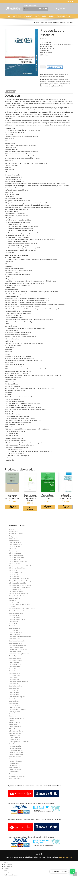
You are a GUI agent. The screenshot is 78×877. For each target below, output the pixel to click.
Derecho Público (14, 701)
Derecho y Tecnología (15, 712)
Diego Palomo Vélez (52, 79)
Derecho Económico (15, 658)
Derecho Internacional (15, 669)
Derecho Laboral (47, 22)
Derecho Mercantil (14, 675)
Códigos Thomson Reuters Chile (18, 594)
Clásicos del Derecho (15, 542)
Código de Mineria (14, 559)
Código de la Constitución (16, 557)
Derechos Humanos (15, 714)
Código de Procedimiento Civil (18, 561)
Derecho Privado (14, 690)
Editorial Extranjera (14, 729)
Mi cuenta (51, 16)
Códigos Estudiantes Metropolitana (19, 587)
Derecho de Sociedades (16, 647)
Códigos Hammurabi (15, 589)
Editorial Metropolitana (16, 731)
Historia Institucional (15, 748)
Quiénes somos (17, 16)
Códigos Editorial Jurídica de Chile (19, 578)
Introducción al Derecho (16, 754)
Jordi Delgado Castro (53, 81)
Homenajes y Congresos (16, 750)
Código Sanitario (14, 574)
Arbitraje (11, 529)
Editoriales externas (46, 76)
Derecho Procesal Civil (15, 694)
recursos (50, 86)
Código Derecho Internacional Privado (20, 566)
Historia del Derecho (15, 746)
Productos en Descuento (63, 16)
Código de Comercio (15, 553)
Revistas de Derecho (15, 769)
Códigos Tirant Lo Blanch (16, 596)
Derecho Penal (13, 684)
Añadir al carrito (55, 67)
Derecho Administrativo (16, 613)
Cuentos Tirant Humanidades (17, 611)
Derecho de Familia (14, 639)
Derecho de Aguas (14, 634)
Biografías (12, 536)
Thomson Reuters (58, 86)
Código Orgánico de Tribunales (18, 568)
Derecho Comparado (15, 628)
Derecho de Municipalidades (17, 645)
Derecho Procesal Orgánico (17, 697)
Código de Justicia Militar (16, 555)
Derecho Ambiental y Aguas (17, 619)
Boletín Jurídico (13, 538)
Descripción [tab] (10, 91)
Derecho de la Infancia (15, 643)
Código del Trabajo (14, 564)
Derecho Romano (14, 703)
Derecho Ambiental (14, 617)
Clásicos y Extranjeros (15, 544)
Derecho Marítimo (14, 673)
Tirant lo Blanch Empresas (17, 776)
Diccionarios (12, 716)
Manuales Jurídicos (58, 76)
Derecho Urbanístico (15, 707)
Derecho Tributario (14, 705)
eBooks (11, 720)
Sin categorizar (13, 774)
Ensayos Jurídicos (14, 735)
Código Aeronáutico (15, 546)
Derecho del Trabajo (15, 651)
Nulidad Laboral (65, 81)
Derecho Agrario (14, 615)
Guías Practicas (13, 744)
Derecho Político (14, 688)
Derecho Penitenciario (15, 686)
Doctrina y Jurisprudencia (16, 718)
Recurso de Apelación (56, 84)
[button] (72, 871)
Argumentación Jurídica (16, 533)
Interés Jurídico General (16, 752)
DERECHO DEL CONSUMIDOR (18, 649)
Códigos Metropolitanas (16, 591)
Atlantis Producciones (65, 857)
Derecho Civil (13, 624)
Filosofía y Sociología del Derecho (19, 742)
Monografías (13, 759)
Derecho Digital (13, 656)
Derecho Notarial (14, 679)
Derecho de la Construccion (17, 641)
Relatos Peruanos (14, 767)
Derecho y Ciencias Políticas (17, 709)
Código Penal (13, 570)
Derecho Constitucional (16, 632)
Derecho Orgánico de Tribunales (18, 681)
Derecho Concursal (14, 630)
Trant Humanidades (15, 778)
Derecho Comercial (14, 626)
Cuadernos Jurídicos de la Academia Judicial (22, 609)
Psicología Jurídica (14, 765)
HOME (9, 16)
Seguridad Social (14, 771)
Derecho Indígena (14, 662)
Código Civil (12, 549)
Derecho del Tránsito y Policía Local (19, 654)
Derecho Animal (13, 621)
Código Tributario (14, 576)
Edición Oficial (13, 724)
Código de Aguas (14, 551)
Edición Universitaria (15, 726)
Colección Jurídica (52, 74)
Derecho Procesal (14, 692)
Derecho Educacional (15, 660)
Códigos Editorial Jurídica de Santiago (20, 581)
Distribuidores (28, 16)
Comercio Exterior (14, 602)
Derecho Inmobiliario (15, 666)
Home (37, 22)
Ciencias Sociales (14, 540)
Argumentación (13, 531)
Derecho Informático (15, 664)
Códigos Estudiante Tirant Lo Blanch (20, 585)
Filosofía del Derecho (15, 739)
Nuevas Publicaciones (15, 761)
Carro (44, 16)
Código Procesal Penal (15, 572)
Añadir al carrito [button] (12, 506)
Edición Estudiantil (14, 722)
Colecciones (12, 600)
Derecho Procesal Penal (16, 699)
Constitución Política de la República (19, 604)
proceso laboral (44, 84)
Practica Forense (14, 763)
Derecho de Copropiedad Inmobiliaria (20, 636)
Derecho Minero (13, 677)
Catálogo (37, 16)
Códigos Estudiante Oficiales (17, 583)
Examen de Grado (14, 737)
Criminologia (13, 606)
